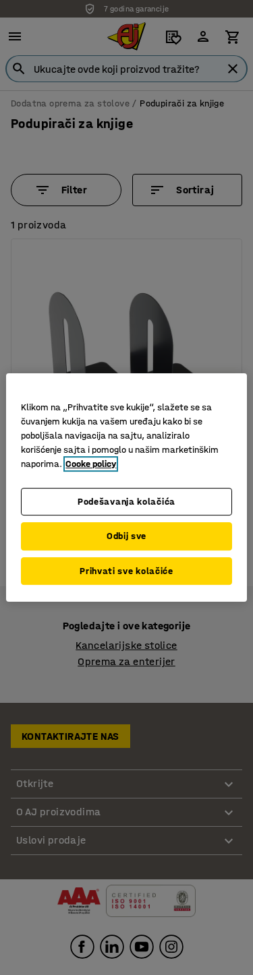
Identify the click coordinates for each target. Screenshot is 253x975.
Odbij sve (126, 536)
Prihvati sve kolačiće (126, 571)
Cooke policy (90, 464)
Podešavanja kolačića (126, 501)
